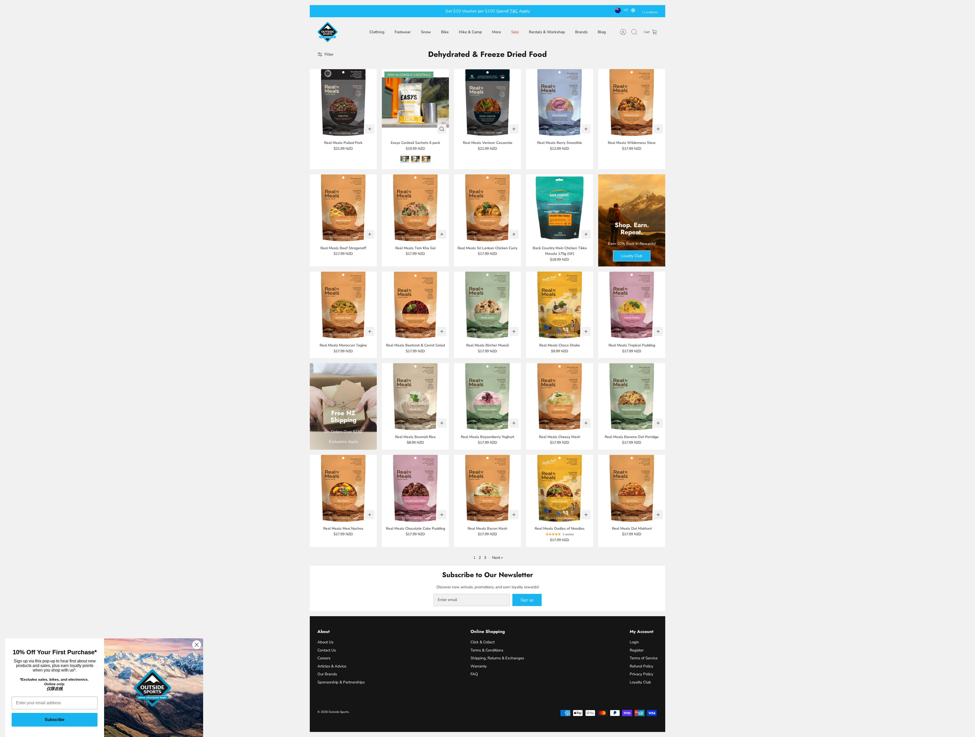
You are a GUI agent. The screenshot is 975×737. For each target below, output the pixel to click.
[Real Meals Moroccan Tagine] (343, 305)
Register (637, 650)
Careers (323, 658)
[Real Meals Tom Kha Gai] (415, 207)
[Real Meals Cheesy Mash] (559, 396)
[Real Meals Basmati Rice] (415, 396)
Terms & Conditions (486, 650)
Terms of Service (644, 658)
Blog (602, 32)
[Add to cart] (369, 128)
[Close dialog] (196, 644)
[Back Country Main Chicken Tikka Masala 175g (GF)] (559, 207)
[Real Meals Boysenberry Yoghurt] (487, 396)
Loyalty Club (640, 682)
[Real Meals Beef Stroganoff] (343, 207)
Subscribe (54, 719)
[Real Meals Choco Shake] (559, 305)
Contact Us (326, 650)
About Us (325, 642)
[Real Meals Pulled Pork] (343, 102)
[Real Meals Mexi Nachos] (343, 488)
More (496, 32)
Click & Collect (482, 642)
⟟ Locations (650, 12)
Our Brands (327, 674)
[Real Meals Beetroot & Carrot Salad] (415, 305)
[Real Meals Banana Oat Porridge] (631, 396)
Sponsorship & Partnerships (341, 682)
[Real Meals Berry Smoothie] (559, 102)
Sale (515, 32)
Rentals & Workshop (547, 32)
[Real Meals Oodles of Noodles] (559, 488)
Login (634, 642)
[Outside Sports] (327, 32)
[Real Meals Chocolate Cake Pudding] (415, 488)
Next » (497, 557)
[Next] (557, 11)
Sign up (527, 599)
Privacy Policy (641, 674)
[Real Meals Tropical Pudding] (631, 305)
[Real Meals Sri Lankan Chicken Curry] (487, 207)
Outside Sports (339, 712)
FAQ (474, 674)
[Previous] (417, 11)
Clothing (376, 32)
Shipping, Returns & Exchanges (497, 658)
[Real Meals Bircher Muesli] (487, 305)
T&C (514, 11)
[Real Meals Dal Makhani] (631, 488)
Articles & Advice (331, 666)
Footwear (403, 32)
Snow (426, 32)
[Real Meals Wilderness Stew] (631, 102)
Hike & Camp (470, 32)
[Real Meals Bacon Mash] (487, 488)
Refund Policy (641, 666)
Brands (581, 32)
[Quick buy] (441, 128)
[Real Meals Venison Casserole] (487, 102)
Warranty (478, 666)
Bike (445, 32)
